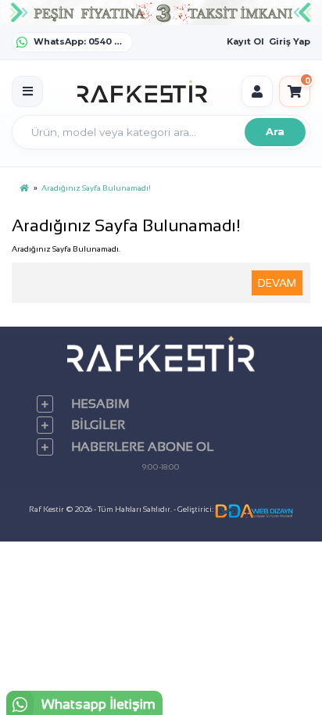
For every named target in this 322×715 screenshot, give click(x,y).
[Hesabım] (257, 91)
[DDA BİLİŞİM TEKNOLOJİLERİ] (254, 509)
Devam (277, 283)
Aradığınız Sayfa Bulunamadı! (96, 188)
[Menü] (27, 91)
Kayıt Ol (245, 41)
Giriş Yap (289, 41)
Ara (275, 131)
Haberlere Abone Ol (142, 446)
